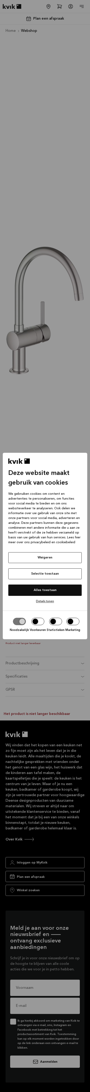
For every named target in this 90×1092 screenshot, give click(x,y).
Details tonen (45, 601)
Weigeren (45, 557)
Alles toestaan (45, 590)
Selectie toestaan (45, 573)
